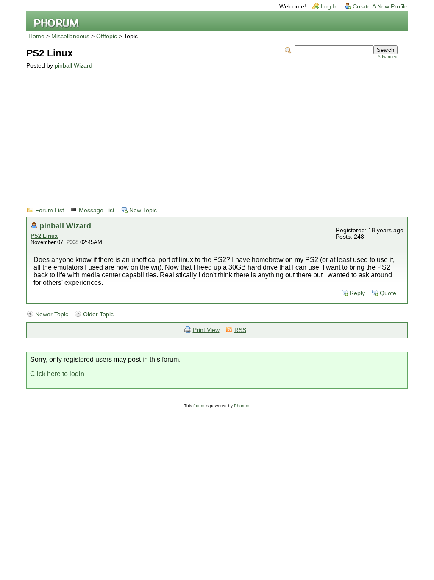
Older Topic (98, 314)
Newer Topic (51, 314)
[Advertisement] (212, 132)
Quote (388, 293)
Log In (329, 6)
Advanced (388, 56)
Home (36, 36)
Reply (357, 293)
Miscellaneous (70, 36)
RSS (240, 330)
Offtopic (106, 36)
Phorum (241, 405)
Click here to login (57, 373)
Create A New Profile (380, 6)
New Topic (143, 210)
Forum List (49, 210)
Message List (96, 210)
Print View (206, 330)
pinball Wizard (73, 65)
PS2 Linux (44, 236)
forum (198, 405)
